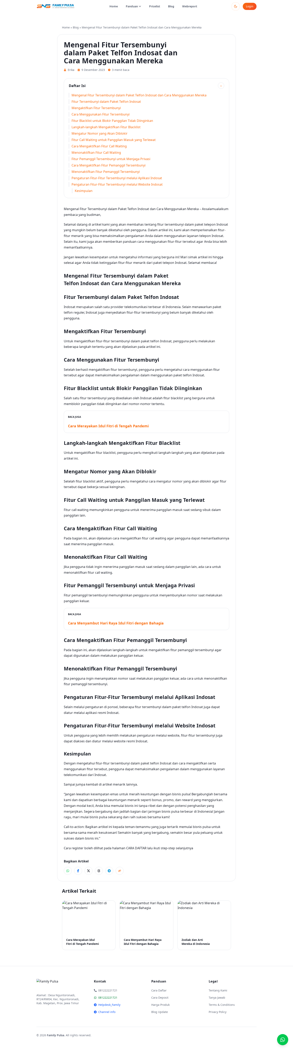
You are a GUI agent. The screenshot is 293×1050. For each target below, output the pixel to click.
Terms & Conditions (222, 1005)
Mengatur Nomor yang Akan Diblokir (100, 133)
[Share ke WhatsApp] (68, 871)
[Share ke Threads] (99, 871)
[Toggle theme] (236, 6)
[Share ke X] (88, 871)
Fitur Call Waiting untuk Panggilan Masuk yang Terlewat (114, 140)
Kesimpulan (83, 191)
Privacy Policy (217, 1012)
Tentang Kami (218, 990)
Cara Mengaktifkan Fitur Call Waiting (99, 146)
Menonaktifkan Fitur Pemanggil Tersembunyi (106, 171)
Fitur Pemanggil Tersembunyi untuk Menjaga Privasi (111, 159)
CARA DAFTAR (136, 848)
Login (249, 6)
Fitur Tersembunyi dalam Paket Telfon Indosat (106, 101)
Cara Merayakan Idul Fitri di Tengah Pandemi (108, 426)
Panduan (132, 6)
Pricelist (154, 6)
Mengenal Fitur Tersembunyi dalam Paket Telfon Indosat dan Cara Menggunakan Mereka (139, 95)
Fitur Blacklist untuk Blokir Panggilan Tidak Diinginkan (112, 120)
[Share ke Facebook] (78, 871)
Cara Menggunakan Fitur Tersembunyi (101, 114)
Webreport (189, 6)
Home (113, 6)
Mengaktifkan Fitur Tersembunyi (96, 108)
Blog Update (159, 1012)
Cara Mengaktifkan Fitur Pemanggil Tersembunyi (109, 165)
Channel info (106, 1012)
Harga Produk (160, 1005)
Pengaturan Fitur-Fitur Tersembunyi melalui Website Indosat (117, 184)
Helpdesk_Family (109, 1005)
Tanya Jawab (217, 997)
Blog (171, 6)
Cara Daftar (159, 990)
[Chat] (282, 1039)
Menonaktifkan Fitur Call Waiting (96, 152)
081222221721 (107, 997)
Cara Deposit (159, 997)
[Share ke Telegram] (109, 871)
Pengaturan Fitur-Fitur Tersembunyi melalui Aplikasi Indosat (117, 178)
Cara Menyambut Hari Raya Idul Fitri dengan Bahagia (116, 623)
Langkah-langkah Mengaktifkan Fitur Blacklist (106, 127)
